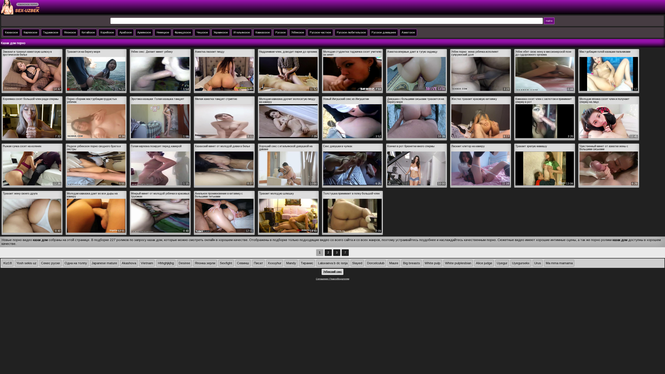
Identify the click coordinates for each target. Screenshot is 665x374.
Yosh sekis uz (26, 263)
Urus (537, 263)
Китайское (88, 32)
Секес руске (50, 263)
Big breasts (411, 263)
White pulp (432, 263)
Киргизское (30, 32)
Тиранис (307, 263)
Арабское (125, 32)
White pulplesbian (458, 263)
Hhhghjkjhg (166, 263)
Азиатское (408, 32)
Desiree (184, 263)
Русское (280, 32)
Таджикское (50, 32)
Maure (393, 263)
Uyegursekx (521, 263)
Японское (70, 32)
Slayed (357, 263)
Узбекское (297, 32)
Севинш (243, 263)
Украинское (221, 32)
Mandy (291, 263)
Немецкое (163, 32)
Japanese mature (104, 263)
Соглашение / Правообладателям (332, 279)
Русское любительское (351, 32)
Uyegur (502, 263)
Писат (258, 263)
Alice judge (484, 263)
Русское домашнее (383, 32)
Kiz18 (7, 263)
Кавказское (262, 32)
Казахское (11, 32)
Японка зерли (205, 263)
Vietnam (147, 263)
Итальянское (241, 32)
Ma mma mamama (559, 263)
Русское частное (320, 32)
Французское (183, 32)
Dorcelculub (375, 263)
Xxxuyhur (274, 263)
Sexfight (226, 263)
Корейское (107, 32)
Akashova (129, 263)
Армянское (144, 32)
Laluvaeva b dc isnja (333, 263)
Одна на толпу (76, 263)
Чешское (202, 32)
